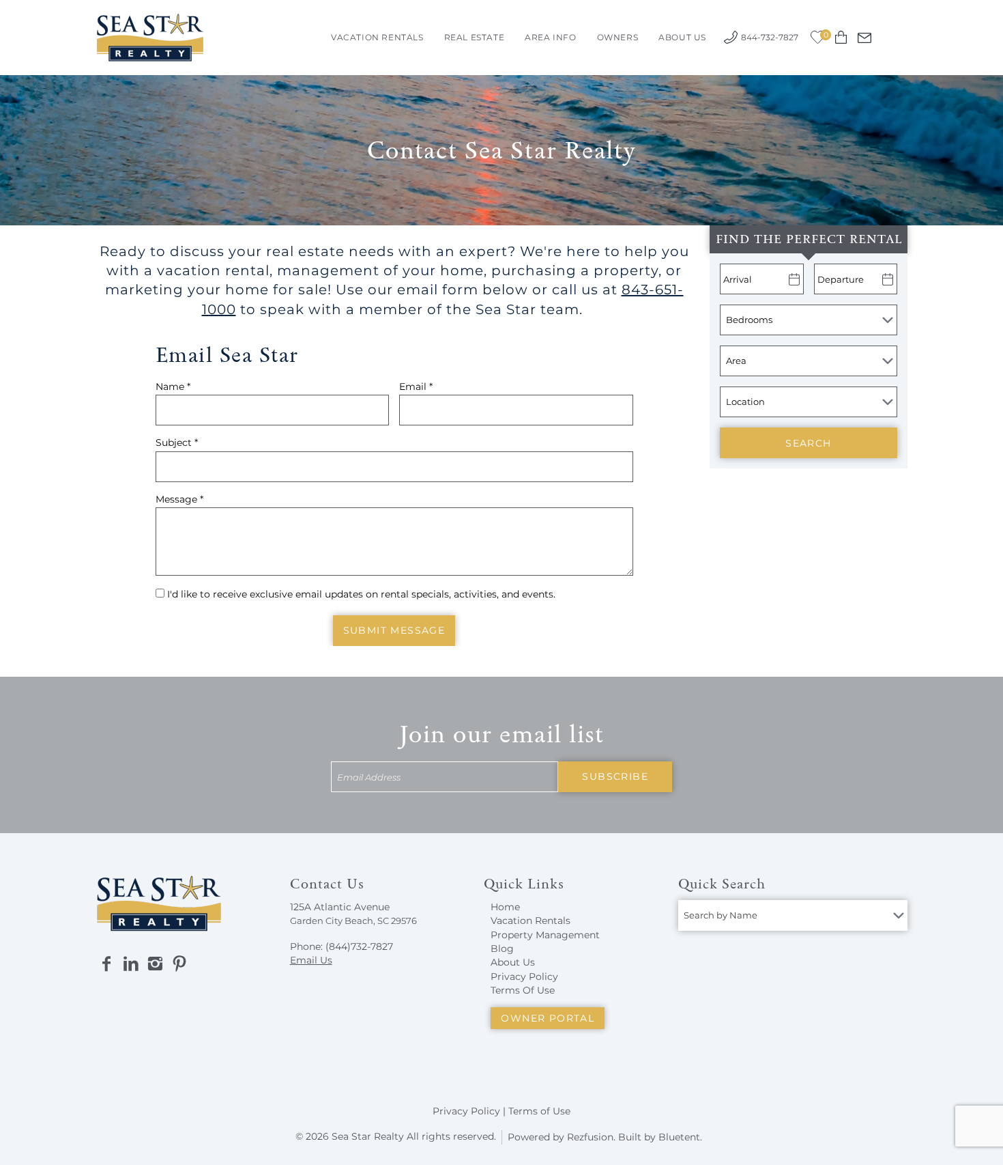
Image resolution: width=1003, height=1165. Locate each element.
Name (173, 386)
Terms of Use (539, 1111)
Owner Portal (547, 1018)
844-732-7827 (769, 37)
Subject (177, 442)
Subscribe (615, 776)
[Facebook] (106, 964)
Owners (618, 37)
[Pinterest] (179, 964)
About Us (682, 37)
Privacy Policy (524, 976)
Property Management (545, 935)
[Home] (150, 36)
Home (505, 907)
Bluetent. (680, 1137)
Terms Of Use (523, 990)
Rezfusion (590, 1137)
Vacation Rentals (377, 37)
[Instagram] (155, 964)
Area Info (550, 37)
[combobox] (792, 915)
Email (416, 386)
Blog (502, 948)
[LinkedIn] (131, 964)
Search (808, 443)
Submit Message (394, 630)
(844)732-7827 (359, 946)
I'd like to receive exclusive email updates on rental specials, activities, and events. (361, 594)
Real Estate (474, 37)
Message (179, 499)
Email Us (311, 960)
